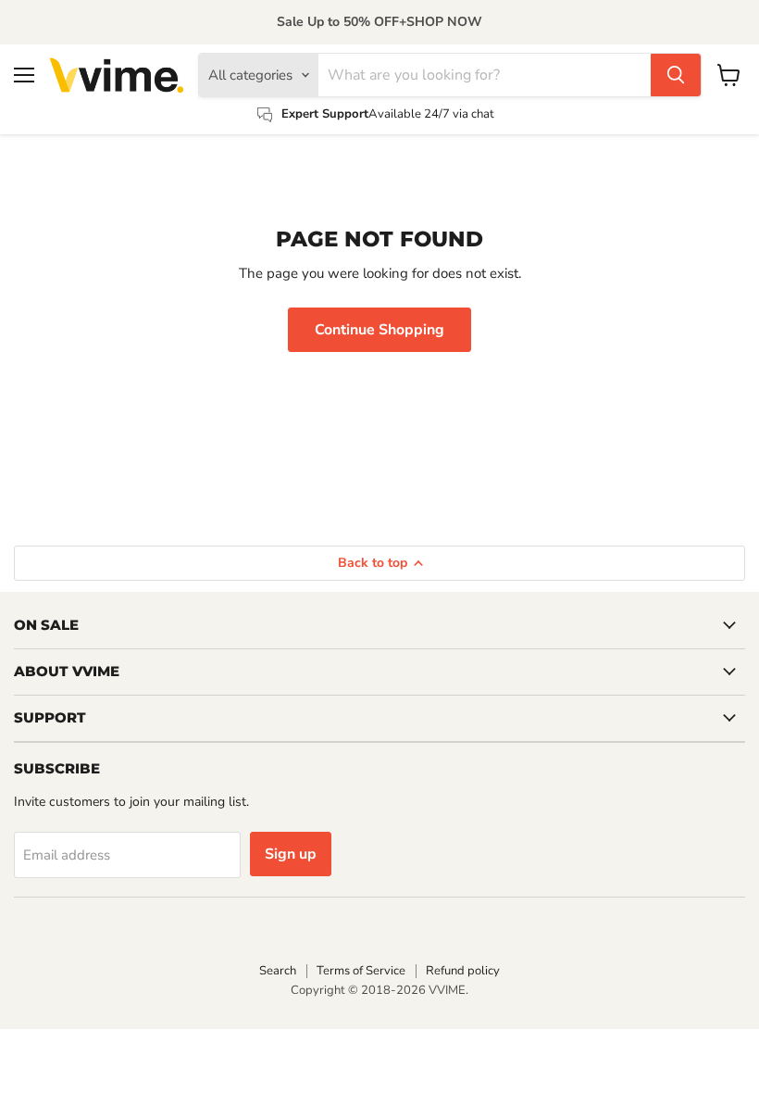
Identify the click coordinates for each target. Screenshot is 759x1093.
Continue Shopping (379, 330)
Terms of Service (361, 970)
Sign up (291, 854)
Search (277, 970)
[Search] (676, 75)
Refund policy (463, 970)
